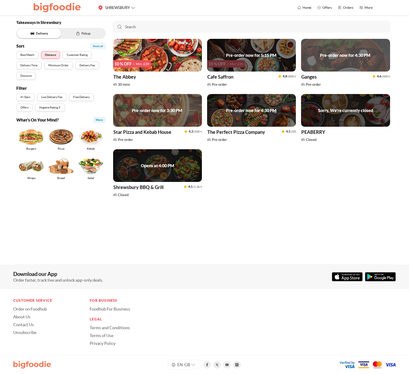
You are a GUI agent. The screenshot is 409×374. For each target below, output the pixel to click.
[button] (157, 64)
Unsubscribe (24, 332)
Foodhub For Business (110, 309)
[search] (251, 26)
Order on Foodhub (30, 309)
